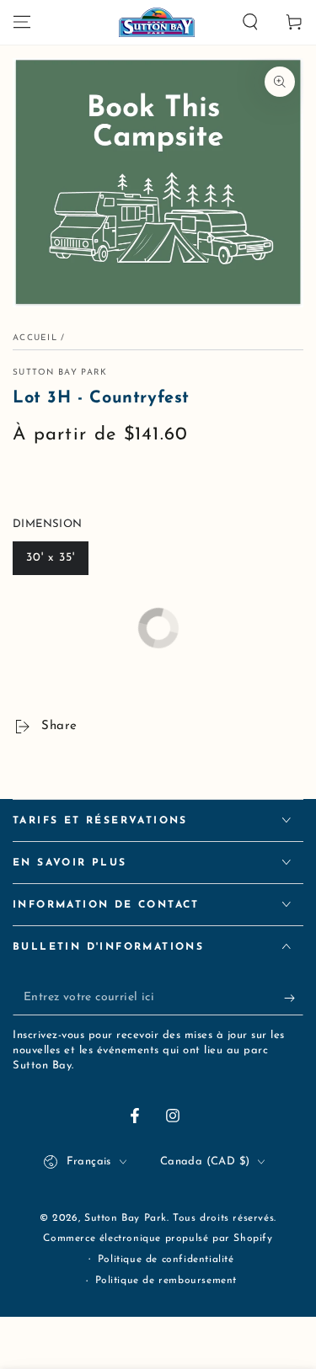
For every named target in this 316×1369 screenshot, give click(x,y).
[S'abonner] (293, 998)
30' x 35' (50, 557)
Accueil (35, 338)
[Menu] (22, 22)
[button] (250, 22)
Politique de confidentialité (166, 1259)
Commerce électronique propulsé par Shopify (157, 1238)
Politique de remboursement (166, 1281)
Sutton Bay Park (60, 372)
